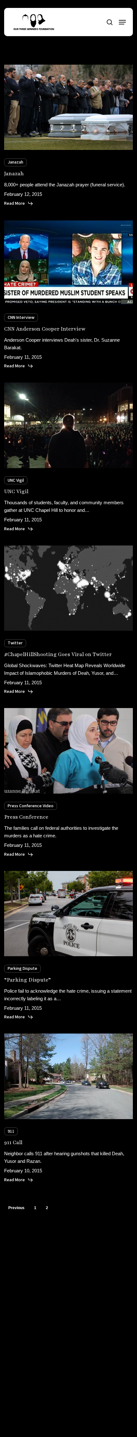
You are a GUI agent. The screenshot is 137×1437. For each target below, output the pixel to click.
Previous (16, 1208)
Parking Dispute (22, 968)
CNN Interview (21, 317)
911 (11, 1131)
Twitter (15, 643)
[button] (122, 22)
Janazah (15, 162)
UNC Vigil (16, 480)
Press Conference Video (31, 806)
